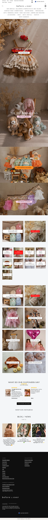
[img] (24, 383)
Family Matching (25, 12)
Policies (3, 474)
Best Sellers (37, 8)
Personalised (40, 10)
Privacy (3, 472)
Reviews (9, 2)
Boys (24, 14)
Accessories (12, 14)
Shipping (4, 467)
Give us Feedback (5, 486)
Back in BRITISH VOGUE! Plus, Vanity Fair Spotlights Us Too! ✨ (39, 441)
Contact (11, 0)
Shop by (36, 14)
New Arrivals (11, 8)
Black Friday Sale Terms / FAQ (8, 478)
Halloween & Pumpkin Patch (24, 8)
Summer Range (18, 10)
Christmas (27, 463)
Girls (19, 14)
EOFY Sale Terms (5, 476)
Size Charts (4, 461)
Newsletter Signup (6, 460)
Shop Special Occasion (24, 201)
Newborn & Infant (13, 12)
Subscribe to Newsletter (19, 0)
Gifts (5, 12)
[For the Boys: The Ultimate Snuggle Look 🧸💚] (24, 430)
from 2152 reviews (24, 385)
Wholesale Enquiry (6, 488)
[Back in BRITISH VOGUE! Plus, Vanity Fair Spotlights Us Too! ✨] (39, 430)
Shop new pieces (24, 52)
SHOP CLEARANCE (24, 16)
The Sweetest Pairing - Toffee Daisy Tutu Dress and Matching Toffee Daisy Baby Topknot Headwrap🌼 (9, 442)
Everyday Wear (9, 10)
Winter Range (29, 10)
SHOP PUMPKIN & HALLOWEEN (24, 167)
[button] (23, 400)
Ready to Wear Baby (29, 460)
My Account (4, 463)
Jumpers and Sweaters (37, 12)
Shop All (29, 14)
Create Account (5, 465)
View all (24, 419)
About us (4, 0)
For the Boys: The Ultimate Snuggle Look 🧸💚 (24, 441)
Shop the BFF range (24, 116)
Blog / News (4, 2)
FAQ (8, 0)
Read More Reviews (24, 403)
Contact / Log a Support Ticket (8, 484)
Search (3, 471)
